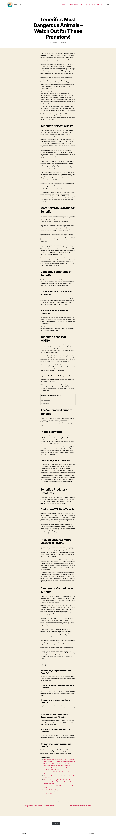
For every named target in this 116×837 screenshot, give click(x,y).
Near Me (93, 4)
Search (23, 821)
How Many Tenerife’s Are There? (53, 796)
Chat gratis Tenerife (85, 4)
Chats (70, 4)
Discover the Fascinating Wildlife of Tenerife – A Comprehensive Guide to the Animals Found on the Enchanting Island (58, 781)
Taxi (102, 4)
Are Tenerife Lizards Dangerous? (53, 790)
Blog (98, 4)
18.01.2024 (63, 42)
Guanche (55, 42)
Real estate (64, 4)
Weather (76, 4)
